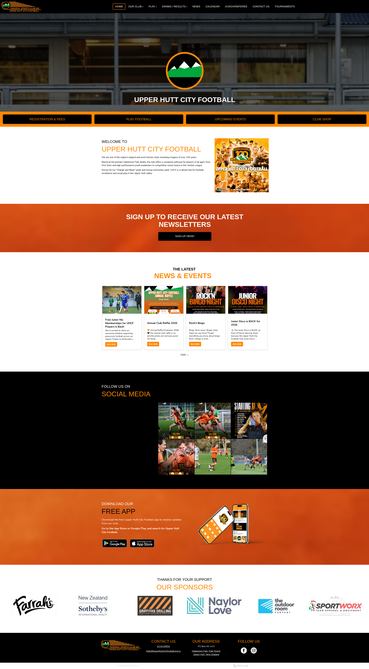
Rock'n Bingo (197, 323)
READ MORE (111, 344)
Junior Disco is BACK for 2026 (245, 323)
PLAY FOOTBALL (138, 119)
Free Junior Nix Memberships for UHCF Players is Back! (119, 323)
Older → (184, 354)
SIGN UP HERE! (184, 236)
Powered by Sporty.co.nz (128, 666)
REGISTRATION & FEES (47, 119)
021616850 (163, 646)
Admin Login (242, 666)
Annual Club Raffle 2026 (162, 323)
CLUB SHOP (322, 119)
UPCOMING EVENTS (230, 119)
